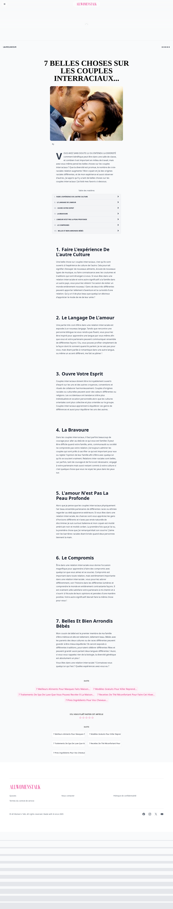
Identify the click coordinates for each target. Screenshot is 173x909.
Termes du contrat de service (21, 801)
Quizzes (12, 796)
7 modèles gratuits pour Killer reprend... (115, 689)
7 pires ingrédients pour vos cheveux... (86, 700)
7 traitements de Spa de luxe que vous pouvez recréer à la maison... (56, 694)
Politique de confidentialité (124, 796)
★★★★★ (165, 47)
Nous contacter (68, 796)
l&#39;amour (9, 47)
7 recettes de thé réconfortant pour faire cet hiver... (126, 694)
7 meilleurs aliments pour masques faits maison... (63, 689)
